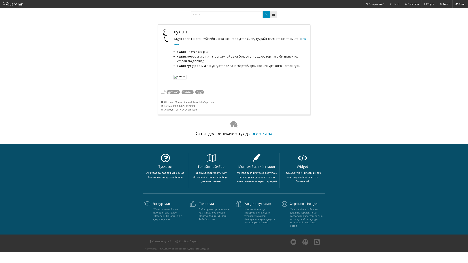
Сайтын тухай (161, 241)
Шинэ (395, 4)
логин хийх (260, 133)
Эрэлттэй (413, 4)
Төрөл (430, 4)
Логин (461, 4)
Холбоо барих (188, 241)
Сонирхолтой (376, 4)
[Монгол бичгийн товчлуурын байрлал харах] (273, 14)
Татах (446, 4)
